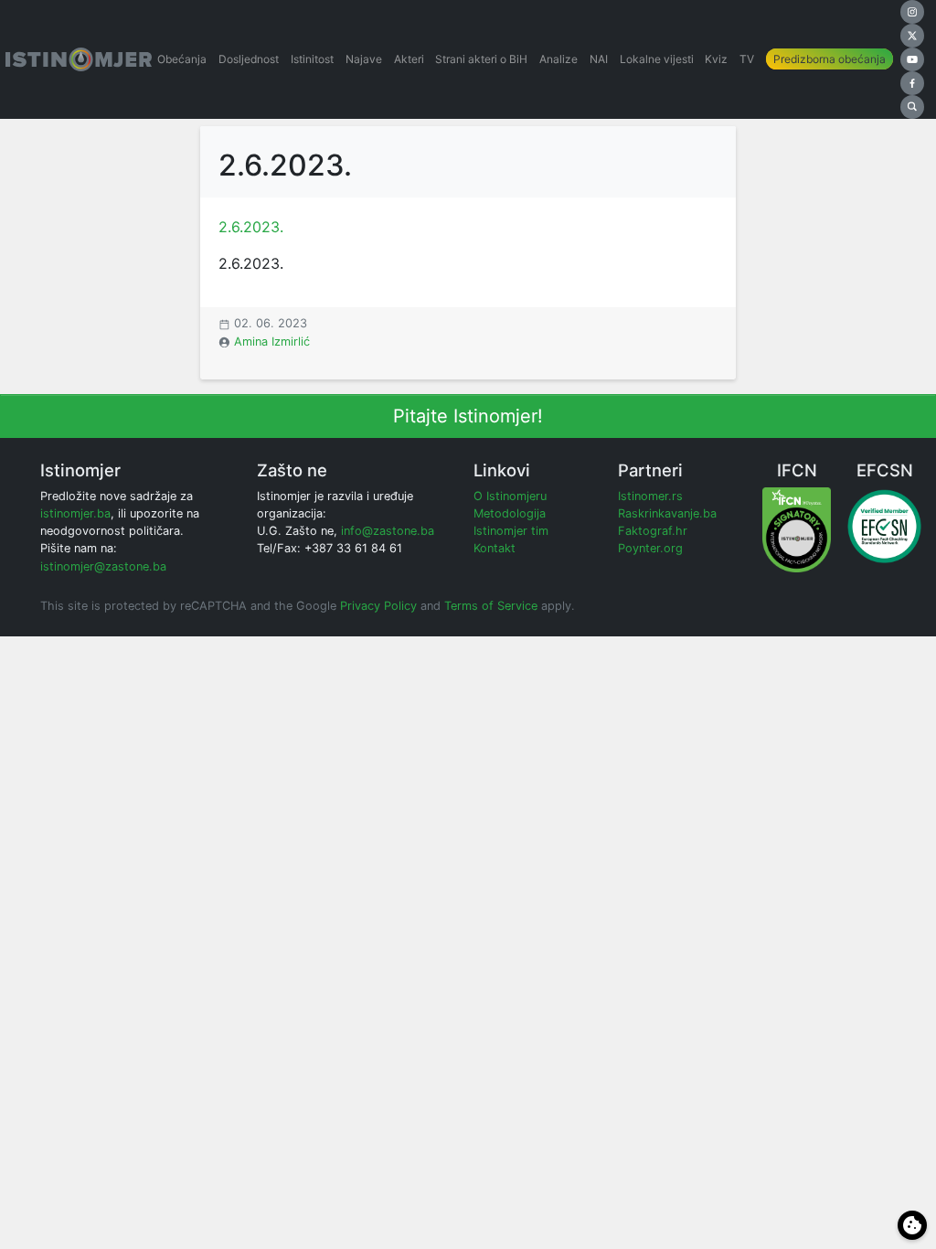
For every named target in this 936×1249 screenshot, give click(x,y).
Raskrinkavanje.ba (667, 513)
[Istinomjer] (78, 59)
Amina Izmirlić (272, 341)
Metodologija (509, 513)
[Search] (912, 107)
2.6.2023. (250, 227)
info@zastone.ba (387, 531)
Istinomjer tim (510, 531)
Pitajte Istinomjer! (468, 416)
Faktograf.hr (652, 531)
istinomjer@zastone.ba (103, 566)
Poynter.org (650, 548)
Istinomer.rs (650, 496)
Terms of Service (490, 606)
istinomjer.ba (75, 513)
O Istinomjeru (510, 496)
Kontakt (494, 548)
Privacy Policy (378, 606)
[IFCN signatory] (796, 529)
